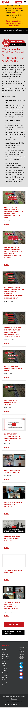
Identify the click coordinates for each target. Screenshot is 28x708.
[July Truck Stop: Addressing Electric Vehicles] (14, 390)
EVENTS (21, 652)
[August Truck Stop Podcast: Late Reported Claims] (14, 356)
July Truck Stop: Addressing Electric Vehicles (12, 402)
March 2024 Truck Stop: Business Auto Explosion (13, 505)
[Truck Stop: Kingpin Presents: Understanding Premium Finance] (14, 592)
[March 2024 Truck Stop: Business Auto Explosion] (14, 492)
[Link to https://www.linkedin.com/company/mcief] (21, 663)
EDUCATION (23, 647)
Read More (6, 224)
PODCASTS (22, 654)
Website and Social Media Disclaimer (14, 701)
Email (4, 684)
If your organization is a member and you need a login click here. (14, 23)
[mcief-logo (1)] (5, 1)
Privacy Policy (14, 698)
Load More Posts (14, 624)
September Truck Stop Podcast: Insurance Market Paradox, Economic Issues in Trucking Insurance (12, 332)
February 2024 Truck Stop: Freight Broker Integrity (12, 539)
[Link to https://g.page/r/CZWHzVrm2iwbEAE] (21, 677)
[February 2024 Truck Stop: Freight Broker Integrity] (14, 526)
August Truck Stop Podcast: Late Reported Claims (13, 368)
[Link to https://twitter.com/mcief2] (21, 667)
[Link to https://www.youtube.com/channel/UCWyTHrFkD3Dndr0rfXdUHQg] (21, 674)
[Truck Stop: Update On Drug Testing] (14, 560)
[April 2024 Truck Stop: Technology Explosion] (14, 460)
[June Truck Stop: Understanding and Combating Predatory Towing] (14, 424)
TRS (20, 650)
